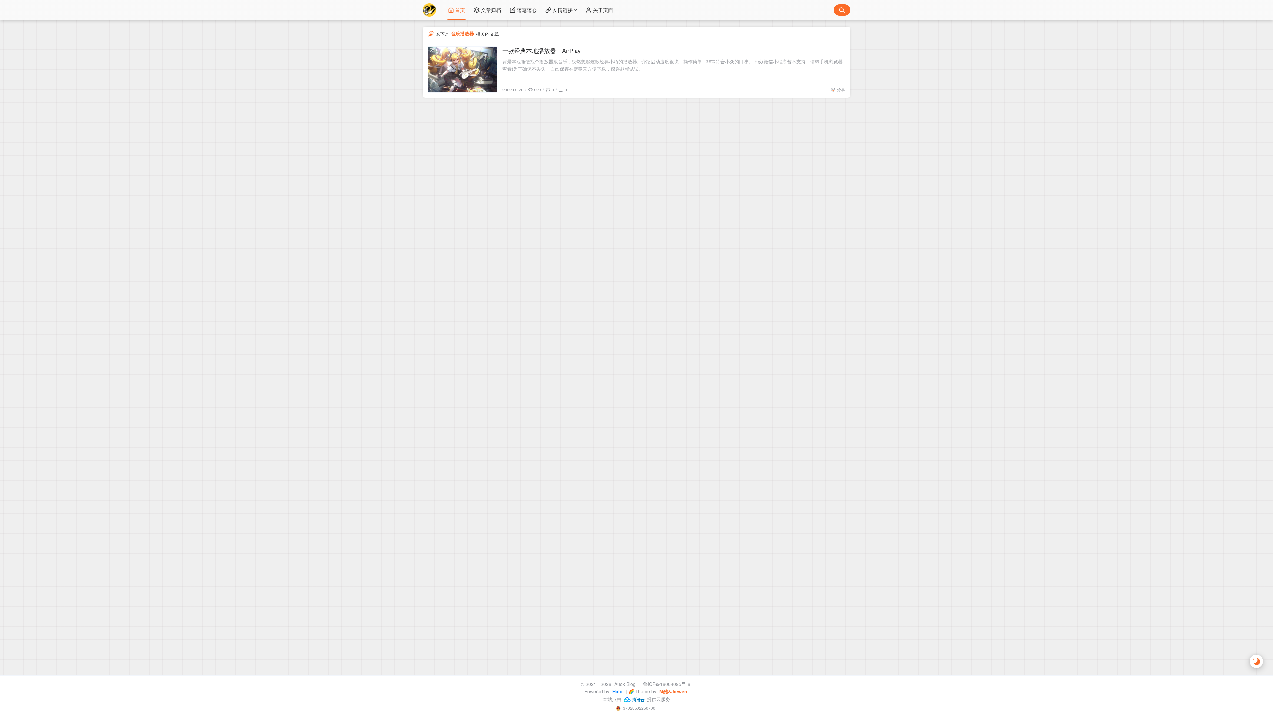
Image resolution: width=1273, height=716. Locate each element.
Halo (617, 691)
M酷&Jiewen (672, 691)
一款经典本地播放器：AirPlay (541, 50)
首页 (460, 9)
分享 (841, 89)
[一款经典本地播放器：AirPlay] (462, 69)
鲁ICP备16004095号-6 (666, 684)
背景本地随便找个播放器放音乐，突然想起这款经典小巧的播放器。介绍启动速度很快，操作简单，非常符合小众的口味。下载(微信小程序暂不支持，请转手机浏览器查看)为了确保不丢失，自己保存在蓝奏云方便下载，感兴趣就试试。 (672, 65)
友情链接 (563, 9)
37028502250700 (638, 708)
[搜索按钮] (842, 10)
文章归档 (491, 9)
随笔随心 (527, 9)
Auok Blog (625, 684)
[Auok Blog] (432, 10)
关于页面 (603, 9)
